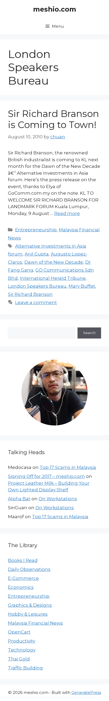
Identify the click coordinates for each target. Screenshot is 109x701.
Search (89, 333)
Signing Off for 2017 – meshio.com (46, 476)
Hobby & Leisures (28, 614)
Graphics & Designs (30, 605)
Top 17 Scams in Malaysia (68, 467)
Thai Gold (19, 658)
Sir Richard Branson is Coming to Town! (53, 119)
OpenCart (19, 632)
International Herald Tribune (53, 278)
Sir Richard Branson (30, 294)
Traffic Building (25, 667)
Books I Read (23, 560)
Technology (21, 650)
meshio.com (54, 9)
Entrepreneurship (36, 229)
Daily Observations (29, 569)
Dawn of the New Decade (53, 262)
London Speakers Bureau (37, 286)
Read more (67, 213)
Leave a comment (36, 302)
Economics (21, 587)
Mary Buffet (82, 286)
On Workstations (58, 498)
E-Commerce (23, 578)
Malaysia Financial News (35, 623)
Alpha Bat (19, 498)
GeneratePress (86, 692)
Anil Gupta (37, 254)
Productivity (21, 641)
